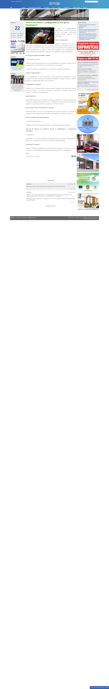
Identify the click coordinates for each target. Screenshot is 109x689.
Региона (85, 7)
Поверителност (32, 217)
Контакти (24, 217)
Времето (81, 27)
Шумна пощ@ (76, 7)
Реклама (18, 217)
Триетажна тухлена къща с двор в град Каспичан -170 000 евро (87, 82)
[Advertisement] (51, 167)
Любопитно (67, 7)
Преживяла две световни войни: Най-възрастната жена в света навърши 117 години (87, 38)
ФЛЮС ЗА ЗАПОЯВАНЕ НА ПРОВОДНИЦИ (87, 62)
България (46, 7)
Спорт (59, 7)
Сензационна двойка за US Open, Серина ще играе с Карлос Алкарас (88, 34)
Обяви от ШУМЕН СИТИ (92, 89)
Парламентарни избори (35, 7)
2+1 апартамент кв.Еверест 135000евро (87, 75)
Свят (53, 7)
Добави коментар (51, 206)
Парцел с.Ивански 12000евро (84, 69)
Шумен (24, 7)
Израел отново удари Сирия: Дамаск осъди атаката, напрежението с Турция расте (88, 31)
